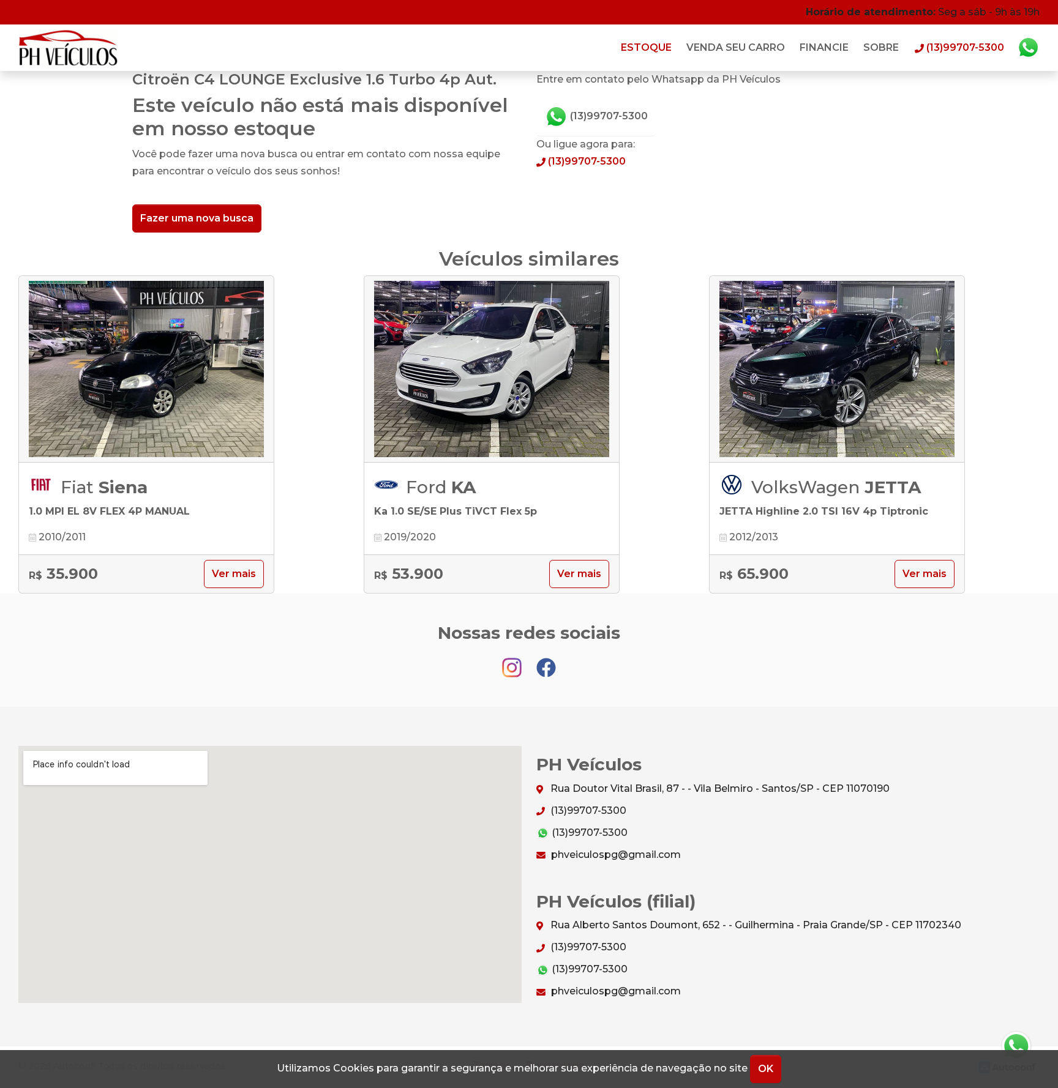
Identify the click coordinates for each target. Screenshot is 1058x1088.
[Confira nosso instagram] (513, 662)
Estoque (646, 47)
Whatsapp (1028, 47)
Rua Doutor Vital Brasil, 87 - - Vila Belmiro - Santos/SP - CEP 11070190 (719, 788)
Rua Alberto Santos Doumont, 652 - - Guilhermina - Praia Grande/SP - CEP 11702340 (754, 925)
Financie (824, 47)
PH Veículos (68, 47)
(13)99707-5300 (608, 116)
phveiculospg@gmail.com (615, 854)
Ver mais (234, 573)
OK (765, 1069)
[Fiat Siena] (146, 369)
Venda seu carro (735, 47)
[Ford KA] (491, 369)
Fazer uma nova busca (196, 218)
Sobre (881, 47)
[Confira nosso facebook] (546, 662)
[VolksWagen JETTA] (837, 369)
